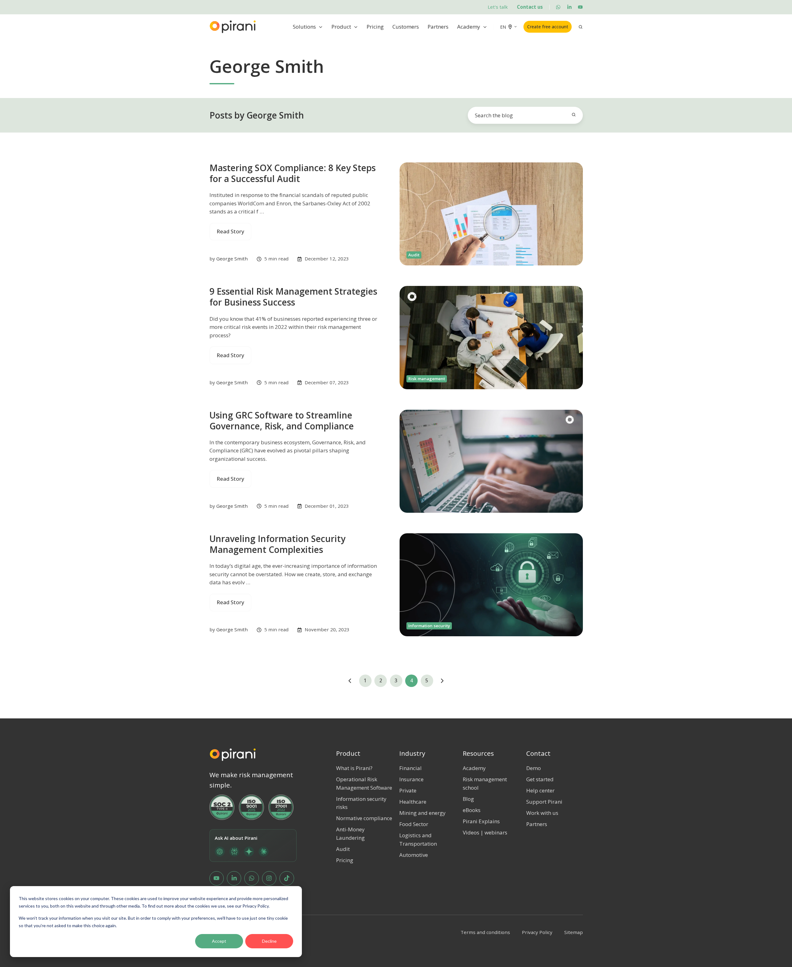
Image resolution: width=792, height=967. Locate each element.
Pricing (375, 26)
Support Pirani (544, 801)
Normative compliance (364, 818)
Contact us (530, 7)
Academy (468, 26)
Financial (410, 768)
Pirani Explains (481, 821)
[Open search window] (580, 27)
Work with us (542, 812)
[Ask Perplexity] (234, 852)
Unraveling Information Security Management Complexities (277, 544)
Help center (540, 790)
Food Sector (413, 824)
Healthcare (412, 801)
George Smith (232, 258)
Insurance (411, 779)
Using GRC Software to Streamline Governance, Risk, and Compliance (281, 420)
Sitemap (573, 932)
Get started (540, 779)
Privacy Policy (537, 932)
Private (407, 790)
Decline (269, 941)
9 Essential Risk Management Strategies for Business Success (293, 296)
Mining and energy (422, 812)
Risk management (426, 378)
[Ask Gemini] (249, 852)
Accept (219, 941)
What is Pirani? (354, 768)
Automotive (413, 854)
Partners (438, 26)
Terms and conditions (485, 932)
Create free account (547, 27)
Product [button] (341, 26)
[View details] (558, 7)
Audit (413, 255)
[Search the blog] (573, 114)
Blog (468, 798)
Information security (429, 625)
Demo (533, 768)
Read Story (230, 231)
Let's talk (498, 7)
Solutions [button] (304, 26)
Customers (405, 26)
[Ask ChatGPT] (220, 852)
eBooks (471, 810)
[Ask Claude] (264, 852)
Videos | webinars (485, 832)
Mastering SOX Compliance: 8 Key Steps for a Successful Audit (292, 173)
